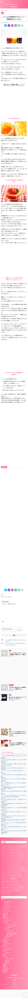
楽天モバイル (15, 884)
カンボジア (5, 858)
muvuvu (14, 7)
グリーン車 (13, 858)
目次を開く (21, 84)
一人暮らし (23, 869)
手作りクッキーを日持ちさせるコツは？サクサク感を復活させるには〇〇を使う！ (17, 733)
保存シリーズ (5, 875)
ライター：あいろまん (13, 864)
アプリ (11, 855)
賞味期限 (17, 890)
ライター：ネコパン (7, 867)
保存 (6, 596)
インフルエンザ (19, 855)
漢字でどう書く (6, 887)
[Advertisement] (14, 102)
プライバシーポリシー (14, 986)
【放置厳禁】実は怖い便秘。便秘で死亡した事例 (13, 819)
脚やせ (21, 887)
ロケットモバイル (13, 869)
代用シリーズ (10, 872)
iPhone (10, 846)
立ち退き (14, 887)
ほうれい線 (19, 852)
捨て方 (15, 881)
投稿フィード (15, 983)
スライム (10, 861)
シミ (19, 858)
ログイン (15, 981)
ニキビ (18, 861)
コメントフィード (15, 984)
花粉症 (4, 890)
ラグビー (4, 869)
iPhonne (17, 846)
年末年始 (4, 878)
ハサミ (4, 864)
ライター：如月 (18, 867)
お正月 (4, 852)
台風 (19, 875)
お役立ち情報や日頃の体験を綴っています (14, 977)
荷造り (11, 890)
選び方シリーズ (6, 893)
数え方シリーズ (6, 884)
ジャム (3, 596)
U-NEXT (4, 849)
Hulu (3, 846)
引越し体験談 (12, 878)
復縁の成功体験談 (6, 881)
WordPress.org (15, 985)
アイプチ (4, 855)
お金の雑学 (11, 852)
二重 (3, 872)
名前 (3, 621)
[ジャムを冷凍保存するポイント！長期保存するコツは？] (15, 25)
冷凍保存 (9, 596)
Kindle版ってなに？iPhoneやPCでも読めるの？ (12, 768)
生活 (3, 594)
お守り (18, 849)
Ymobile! (11, 849)
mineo (24, 846)
